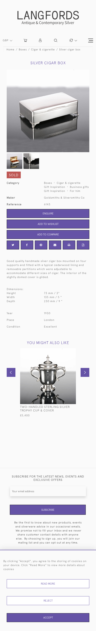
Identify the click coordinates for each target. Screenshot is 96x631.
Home (10, 49)
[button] (40, 40)
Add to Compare (48, 234)
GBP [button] (6, 40)
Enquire (48, 213)
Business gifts (79, 187)
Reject (48, 600)
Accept (48, 617)
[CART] (25, 40)
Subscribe (47, 509)
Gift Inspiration (54, 187)
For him (75, 191)
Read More (48, 583)
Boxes (23, 49)
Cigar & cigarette (43, 49)
